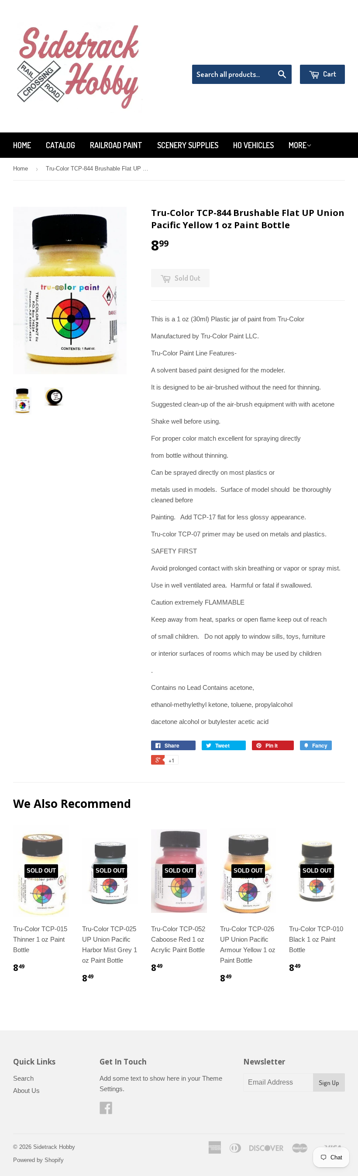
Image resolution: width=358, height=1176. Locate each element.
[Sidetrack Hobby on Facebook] (106, 1110)
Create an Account (320, 53)
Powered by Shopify (38, 1160)
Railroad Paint (116, 145)
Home (22, 145)
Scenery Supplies (187, 145)
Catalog (60, 145)
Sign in (273, 53)
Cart (329, 73)
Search (23, 1078)
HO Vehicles (253, 145)
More (297, 145)
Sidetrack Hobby (54, 1147)
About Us (26, 1090)
